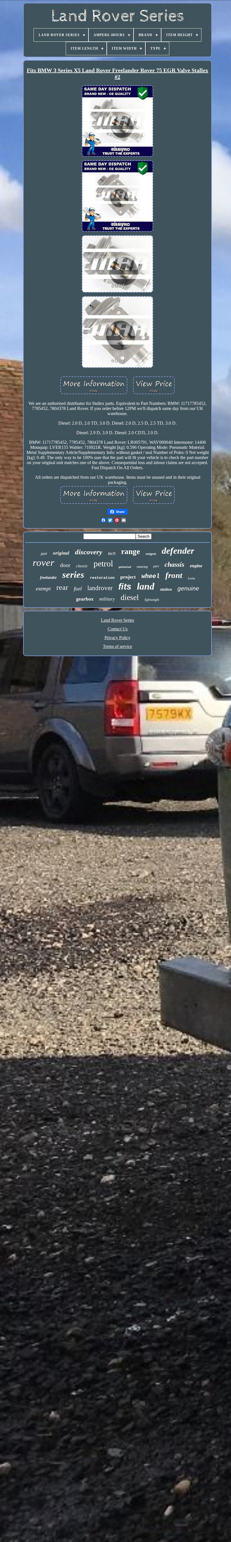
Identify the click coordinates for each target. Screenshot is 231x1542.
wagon (151, 553)
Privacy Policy (117, 637)
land (145, 586)
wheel (150, 576)
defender (178, 551)
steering (142, 566)
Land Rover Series (117, 620)
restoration (102, 578)
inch (111, 553)
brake (191, 578)
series (73, 575)
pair (44, 553)
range (130, 551)
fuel (78, 589)
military (107, 599)
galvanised (125, 566)
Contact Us (118, 628)
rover (43, 562)
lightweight (152, 600)
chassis (174, 564)
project (128, 577)
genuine (188, 588)
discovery (88, 552)
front (173, 575)
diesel (130, 597)
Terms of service (117, 646)
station (166, 589)
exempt (43, 589)
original (61, 553)
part (156, 566)
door (65, 565)
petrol (103, 563)
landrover (100, 588)
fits (124, 587)
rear (62, 587)
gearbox (85, 599)
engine (196, 565)
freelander (48, 577)
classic (82, 566)
